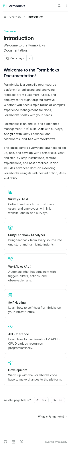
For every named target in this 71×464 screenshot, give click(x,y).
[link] (35, 202)
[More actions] (66, 5)
